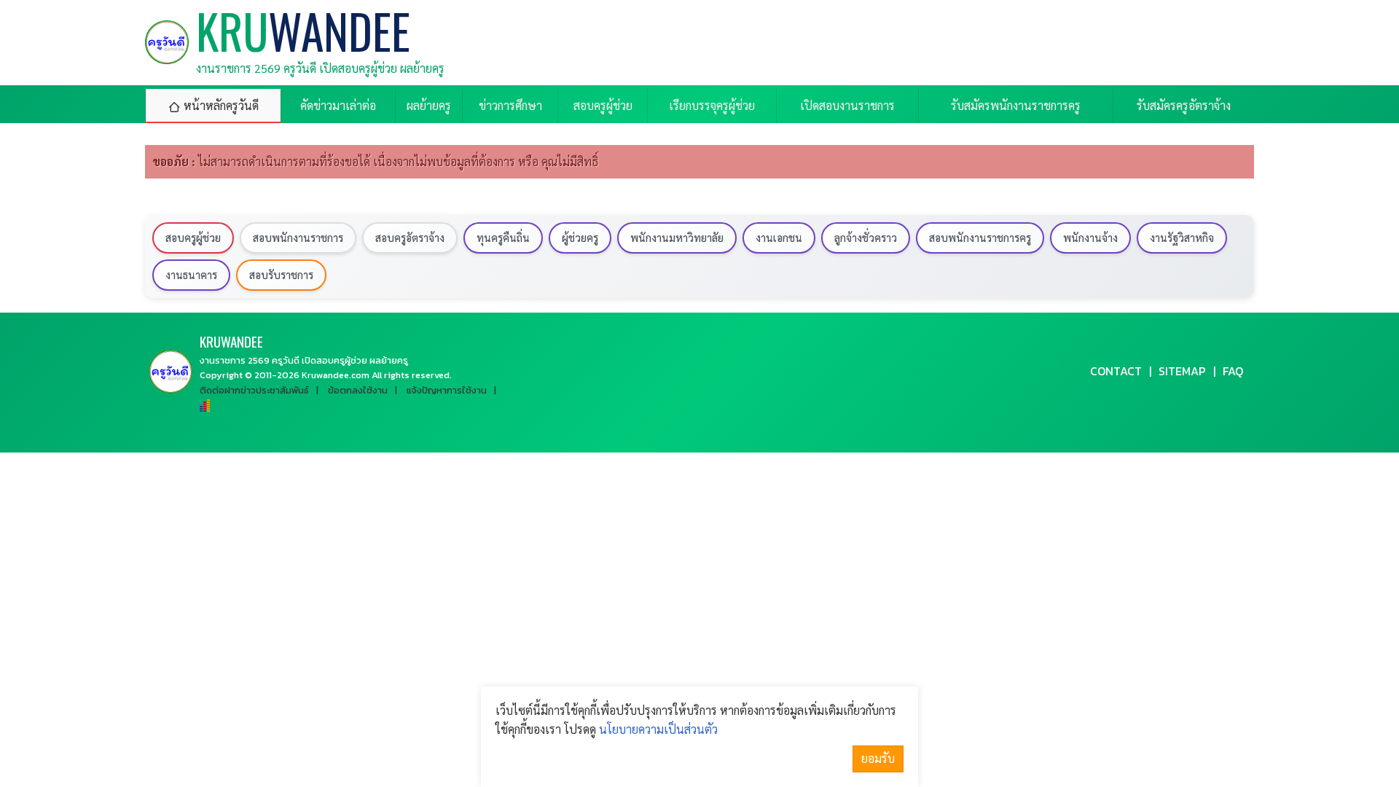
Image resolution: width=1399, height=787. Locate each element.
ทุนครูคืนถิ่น (503, 237)
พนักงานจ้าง (1090, 237)
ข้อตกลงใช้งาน (358, 390)
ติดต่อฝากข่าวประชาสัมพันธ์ (254, 390)
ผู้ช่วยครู (580, 237)
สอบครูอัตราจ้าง (409, 237)
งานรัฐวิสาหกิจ (1182, 237)
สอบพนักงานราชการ (298, 237)
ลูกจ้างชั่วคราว (865, 237)
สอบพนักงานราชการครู (980, 237)
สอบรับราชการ (281, 274)
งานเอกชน (779, 237)
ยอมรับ (878, 758)
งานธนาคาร (191, 274)
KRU (231, 341)
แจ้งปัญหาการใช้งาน (447, 390)
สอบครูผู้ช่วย (193, 237)
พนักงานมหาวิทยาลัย (677, 237)
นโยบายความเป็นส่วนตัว (658, 729)
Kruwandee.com (335, 375)
